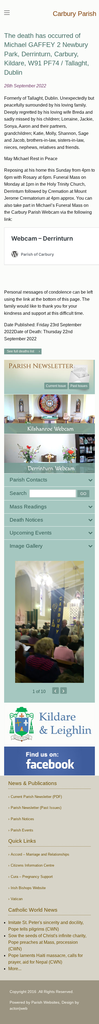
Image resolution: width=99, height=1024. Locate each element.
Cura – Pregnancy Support (32, 876)
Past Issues (78, 386)
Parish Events (22, 830)
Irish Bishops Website (28, 888)
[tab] (49, 480)
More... (14, 968)
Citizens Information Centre (32, 865)
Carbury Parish (74, 13)
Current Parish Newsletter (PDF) (36, 796)
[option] (49, 622)
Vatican (17, 899)
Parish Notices (22, 819)
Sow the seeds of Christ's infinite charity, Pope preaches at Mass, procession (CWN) (47, 942)
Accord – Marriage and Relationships (40, 854)
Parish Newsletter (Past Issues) (36, 807)
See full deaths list (20, 351)
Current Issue (56, 386)
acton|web (19, 1008)
